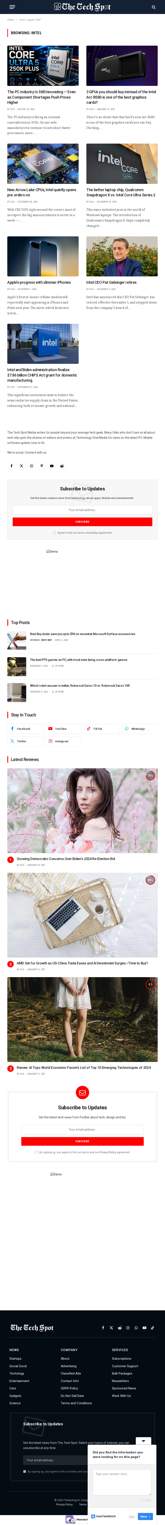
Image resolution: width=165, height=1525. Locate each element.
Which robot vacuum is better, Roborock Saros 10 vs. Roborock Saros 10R (80, 685)
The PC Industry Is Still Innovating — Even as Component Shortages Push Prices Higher (41, 97)
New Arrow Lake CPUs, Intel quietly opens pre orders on (41, 192)
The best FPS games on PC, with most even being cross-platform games (78, 660)
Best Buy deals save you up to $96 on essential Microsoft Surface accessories (82, 634)
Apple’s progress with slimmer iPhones (39, 282)
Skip (131, 1516)
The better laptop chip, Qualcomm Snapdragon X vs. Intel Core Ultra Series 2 (120, 192)
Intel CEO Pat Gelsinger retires (111, 282)
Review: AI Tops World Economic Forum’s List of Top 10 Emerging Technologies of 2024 (84, 1068)
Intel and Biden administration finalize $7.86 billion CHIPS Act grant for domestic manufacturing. (42, 375)
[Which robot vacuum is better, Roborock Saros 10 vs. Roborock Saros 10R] (16, 692)
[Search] (153, 7)
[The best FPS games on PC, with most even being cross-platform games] (16, 666)
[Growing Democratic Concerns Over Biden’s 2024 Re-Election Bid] (82, 810)
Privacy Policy (107, 1152)
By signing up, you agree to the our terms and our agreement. (84, 1152)
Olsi (12, 109)
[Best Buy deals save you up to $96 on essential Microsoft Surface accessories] (16, 640)
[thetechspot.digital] (82, 7)
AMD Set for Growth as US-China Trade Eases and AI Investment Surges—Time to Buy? (82, 963)
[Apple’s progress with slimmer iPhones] (43, 256)
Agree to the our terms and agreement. (84, 532)
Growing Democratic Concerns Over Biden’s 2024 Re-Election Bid (66, 859)
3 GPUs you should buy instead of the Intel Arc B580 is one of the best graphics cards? (121, 97)
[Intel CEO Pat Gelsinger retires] (122, 256)
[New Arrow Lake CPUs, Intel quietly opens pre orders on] (43, 164)
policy (94, 532)
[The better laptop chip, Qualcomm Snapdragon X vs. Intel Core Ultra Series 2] (122, 164)
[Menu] (12, 7)
